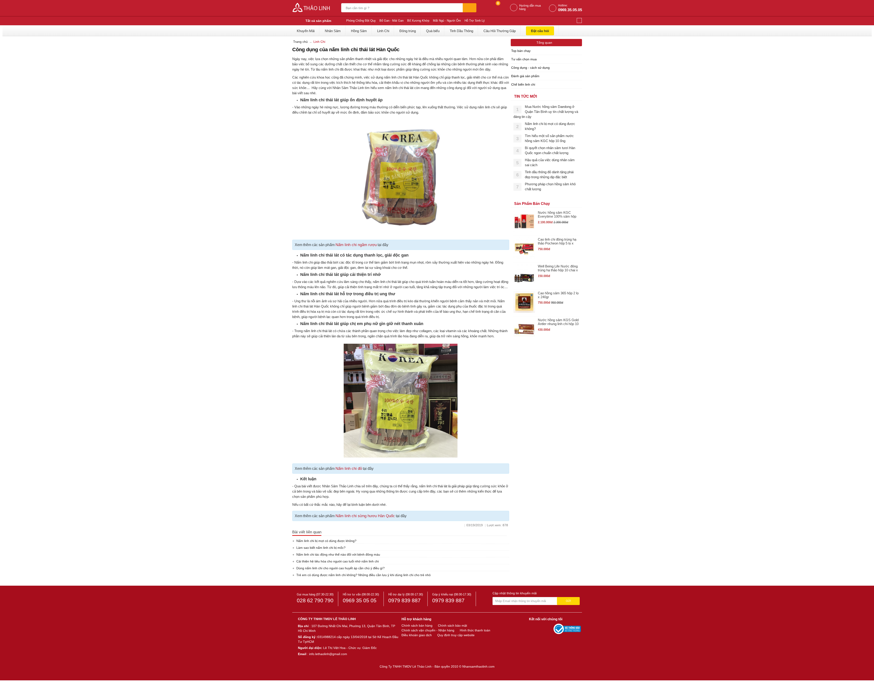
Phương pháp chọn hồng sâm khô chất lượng (550, 186)
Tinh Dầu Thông (461, 31)
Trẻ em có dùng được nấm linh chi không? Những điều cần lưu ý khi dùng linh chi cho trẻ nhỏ (363, 575)
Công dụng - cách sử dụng (530, 67)
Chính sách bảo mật (452, 625)
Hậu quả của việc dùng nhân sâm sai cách (550, 162)
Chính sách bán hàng (416, 625)
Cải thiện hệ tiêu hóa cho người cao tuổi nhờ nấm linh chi (337, 561)
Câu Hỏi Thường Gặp (499, 31)
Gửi (568, 601)
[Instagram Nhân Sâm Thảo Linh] (549, 629)
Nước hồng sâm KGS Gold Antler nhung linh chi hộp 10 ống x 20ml (558, 322)
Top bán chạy (521, 51)
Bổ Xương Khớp (418, 20)
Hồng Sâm (359, 31)
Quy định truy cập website (456, 635)
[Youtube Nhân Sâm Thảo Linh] (541, 629)
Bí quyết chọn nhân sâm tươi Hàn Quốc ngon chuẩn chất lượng (550, 150)
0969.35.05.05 (570, 10)
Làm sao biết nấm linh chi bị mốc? (321, 547)
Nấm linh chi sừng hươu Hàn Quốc (365, 516)
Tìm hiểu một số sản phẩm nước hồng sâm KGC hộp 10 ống (549, 138)
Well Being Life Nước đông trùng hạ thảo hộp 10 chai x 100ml (558, 268)
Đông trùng (407, 31)
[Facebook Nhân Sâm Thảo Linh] (533, 629)
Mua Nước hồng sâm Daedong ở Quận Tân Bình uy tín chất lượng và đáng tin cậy (545, 112)
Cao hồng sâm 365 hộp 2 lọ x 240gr (558, 295)
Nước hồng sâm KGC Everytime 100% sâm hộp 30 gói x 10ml (557, 215)
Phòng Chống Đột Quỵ (361, 20)
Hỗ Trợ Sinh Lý (475, 20)
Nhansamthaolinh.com (478, 666)
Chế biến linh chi (523, 84)
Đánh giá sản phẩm (525, 76)
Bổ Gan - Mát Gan (391, 20)
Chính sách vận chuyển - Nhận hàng (427, 630)
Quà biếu (433, 31)
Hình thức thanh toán (475, 630)
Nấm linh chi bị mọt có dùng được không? (326, 541)
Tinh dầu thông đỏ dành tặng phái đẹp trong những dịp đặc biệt (549, 174)
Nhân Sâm (333, 31)
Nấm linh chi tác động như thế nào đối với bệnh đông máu (338, 554)
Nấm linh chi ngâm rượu (356, 245)
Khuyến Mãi (306, 31)
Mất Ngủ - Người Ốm (447, 20)
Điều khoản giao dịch (416, 635)
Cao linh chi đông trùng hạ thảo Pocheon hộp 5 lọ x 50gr (557, 241)
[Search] (469, 7)
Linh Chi (383, 31)
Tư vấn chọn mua (524, 59)
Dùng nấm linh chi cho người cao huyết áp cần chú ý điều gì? (340, 568)
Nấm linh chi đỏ (348, 468)
